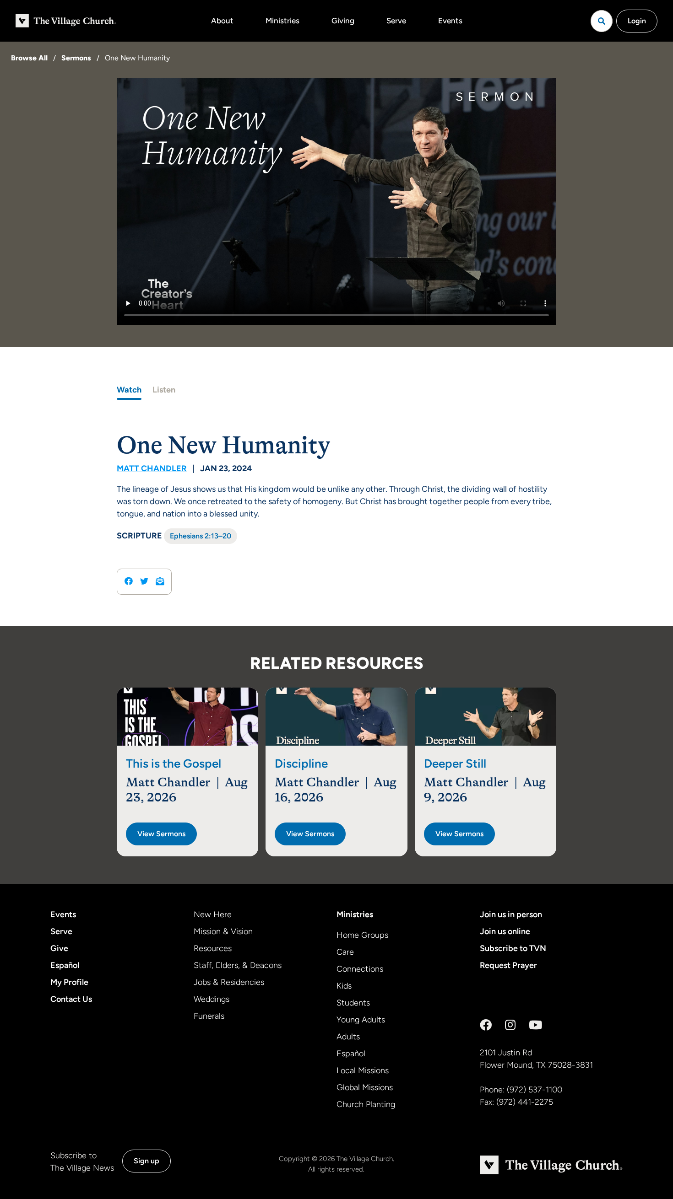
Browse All (29, 58)
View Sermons (161, 833)
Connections (359, 969)
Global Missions (364, 1087)
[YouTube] (535, 1025)
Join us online (505, 931)
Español (64, 965)
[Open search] (602, 21)
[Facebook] (485, 1025)
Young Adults (360, 1020)
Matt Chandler (152, 468)
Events (450, 20)
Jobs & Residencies (229, 982)
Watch (129, 390)
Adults (348, 1037)
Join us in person (511, 914)
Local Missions (362, 1070)
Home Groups (362, 935)
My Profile (69, 982)
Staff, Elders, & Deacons (238, 965)
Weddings (211, 999)
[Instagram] (510, 1025)
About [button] (222, 20)
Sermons (76, 58)
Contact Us (71, 999)
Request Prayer (508, 965)
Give (59, 948)
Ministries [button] (282, 20)
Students (353, 1003)
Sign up (146, 1160)
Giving (342, 20)
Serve (396, 20)
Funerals (209, 1016)
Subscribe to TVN (513, 948)
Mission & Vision (223, 931)
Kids (344, 986)
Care (345, 952)
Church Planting (365, 1104)
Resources (213, 948)
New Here (213, 914)
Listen (163, 390)
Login (637, 20)
